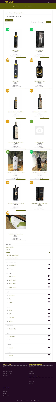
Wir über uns (5, 369)
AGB (30, 369)
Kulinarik (23, 6)
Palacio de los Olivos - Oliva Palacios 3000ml (40, 204)
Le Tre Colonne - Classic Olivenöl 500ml (15, 173)
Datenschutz (31, 366)
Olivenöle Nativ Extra (12, 258)
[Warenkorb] (51, 2)
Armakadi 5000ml (39, 50)
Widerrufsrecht (32, 373)
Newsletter (5, 375)
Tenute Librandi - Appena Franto (16, 234)
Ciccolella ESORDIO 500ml (39, 81)
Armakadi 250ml (15, 50)
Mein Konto (31, 379)
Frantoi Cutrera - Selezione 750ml (15, 142)
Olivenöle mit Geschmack (13, 255)
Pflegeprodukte (6, 395)
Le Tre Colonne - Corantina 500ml (39, 173)
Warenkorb (31, 383)
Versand (37, 400)
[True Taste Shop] (10, 1)
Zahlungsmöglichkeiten (7, 371)
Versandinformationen (7, 373)
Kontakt (4, 366)
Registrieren (31, 381)
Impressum (31, 371)
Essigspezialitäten (15, 6)
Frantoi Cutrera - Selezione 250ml (39, 111)
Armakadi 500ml (15, 81)
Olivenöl (29, 6)
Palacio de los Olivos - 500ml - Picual (16, 203)
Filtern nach (9, 20)
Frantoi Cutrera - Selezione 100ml (15, 111)
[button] (47, 22)
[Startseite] (6, 13)
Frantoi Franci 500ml (39, 142)
